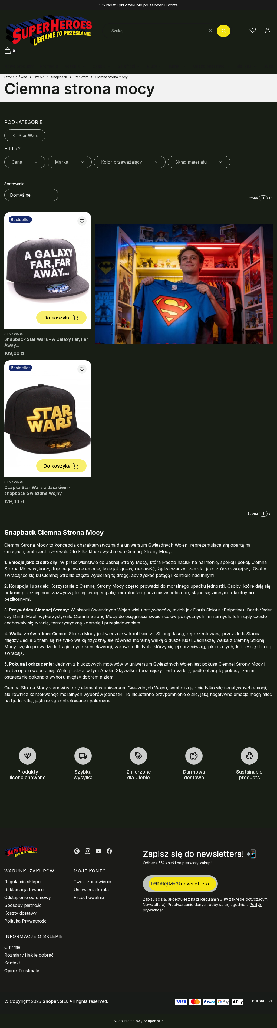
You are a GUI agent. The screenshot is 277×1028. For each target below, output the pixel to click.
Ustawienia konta (91, 889)
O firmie (12, 947)
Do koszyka (57, 317)
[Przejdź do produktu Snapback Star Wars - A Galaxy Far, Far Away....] (47, 270)
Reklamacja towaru (24, 889)
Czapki (39, 77)
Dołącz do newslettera (182, 884)
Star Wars (81, 77)
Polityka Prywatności (25, 921)
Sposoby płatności (23, 905)
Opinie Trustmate (21, 970)
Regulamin (209, 899)
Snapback (59, 77)
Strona (253, 198)
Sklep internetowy (137, 1021)
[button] (223, 31)
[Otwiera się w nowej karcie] (77, 851)
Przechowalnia (89, 897)
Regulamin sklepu (22, 881)
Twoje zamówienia (92, 881)
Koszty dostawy (20, 913)
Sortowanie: (14, 183)
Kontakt (12, 963)
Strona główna (15, 77)
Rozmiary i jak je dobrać (29, 955)
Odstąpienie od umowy (27, 897)
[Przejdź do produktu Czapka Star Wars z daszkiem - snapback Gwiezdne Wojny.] (47, 418)
